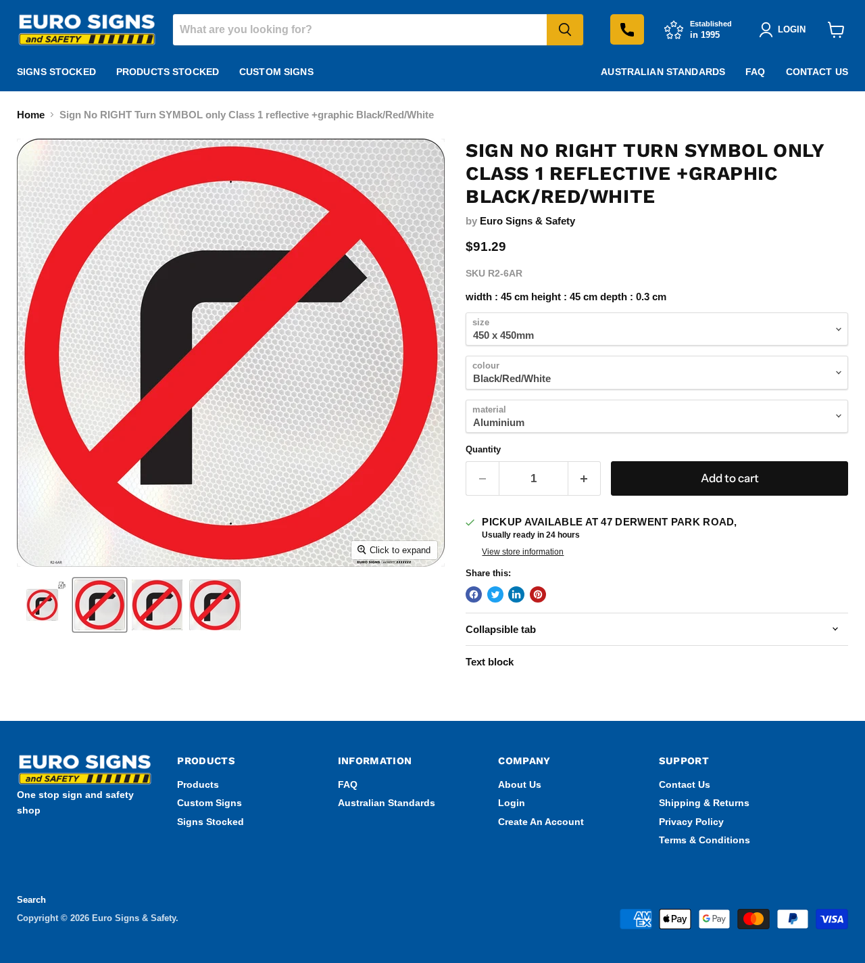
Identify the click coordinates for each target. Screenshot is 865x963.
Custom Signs (276, 71)
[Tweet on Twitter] (495, 594)
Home (31, 114)
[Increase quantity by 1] (584, 478)
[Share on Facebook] (474, 594)
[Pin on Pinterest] (538, 594)
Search (31, 900)
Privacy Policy (691, 821)
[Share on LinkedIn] (516, 594)
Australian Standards (663, 71)
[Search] (565, 29)
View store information (523, 552)
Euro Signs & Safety (527, 221)
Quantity (483, 449)
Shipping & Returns (704, 802)
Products (198, 784)
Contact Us (817, 71)
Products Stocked (167, 71)
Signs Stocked (56, 71)
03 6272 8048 (627, 29)
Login (511, 802)
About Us (519, 784)
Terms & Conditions (704, 840)
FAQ (755, 71)
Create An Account (541, 821)
